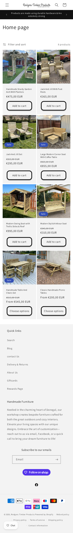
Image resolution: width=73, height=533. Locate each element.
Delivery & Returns (17, 364)
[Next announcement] (66, 15)
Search (11, 340)
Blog (9, 348)
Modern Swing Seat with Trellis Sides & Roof (18, 225)
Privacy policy (20, 520)
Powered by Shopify (44, 514)
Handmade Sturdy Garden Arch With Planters (19, 90)
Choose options (19, 311)
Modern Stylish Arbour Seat (53, 223)
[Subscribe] (57, 459)
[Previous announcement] (6, 15)
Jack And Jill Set (14, 154)
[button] (7, 5)
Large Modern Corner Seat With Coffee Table (53, 155)
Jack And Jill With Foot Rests (51, 90)
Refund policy (63, 514)
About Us (12, 372)
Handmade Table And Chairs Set (16, 291)
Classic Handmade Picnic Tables (52, 291)
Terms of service (37, 520)
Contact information (38, 525)
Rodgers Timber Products (23, 514)
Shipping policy (55, 520)
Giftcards (12, 380)
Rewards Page (15, 388)
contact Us (13, 356)
